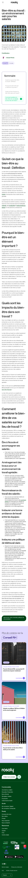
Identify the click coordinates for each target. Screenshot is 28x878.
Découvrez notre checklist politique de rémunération (13, 618)
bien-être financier (7, 389)
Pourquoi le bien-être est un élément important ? (11, 86)
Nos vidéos (5, 816)
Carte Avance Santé (7, 800)
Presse (3, 818)
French (5, 875)
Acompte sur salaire (7, 790)
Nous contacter (6, 822)
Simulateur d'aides (6, 796)
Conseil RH (5, 63)
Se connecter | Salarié (7, 806)
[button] (3, 2)
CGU (3, 870)
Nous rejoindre (6, 820)
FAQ (3, 832)
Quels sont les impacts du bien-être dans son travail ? (12, 92)
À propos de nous (6, 814)
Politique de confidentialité (16, 867)
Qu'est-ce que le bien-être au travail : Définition (12, 80)
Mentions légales (5, 867)
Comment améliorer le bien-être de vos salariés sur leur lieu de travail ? (11, 99)
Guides (4, 830)
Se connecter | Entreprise (8, 808)
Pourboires (5, 798)
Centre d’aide (5, 835)
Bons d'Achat (5, 794)
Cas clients (4, 828)
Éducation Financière (7, 792)
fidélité (3, 194)
